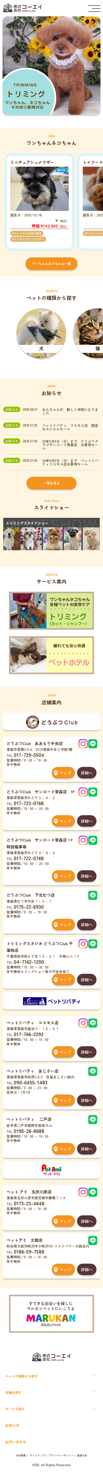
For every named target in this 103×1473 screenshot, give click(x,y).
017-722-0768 (29, 803)
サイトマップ (37, 1455)
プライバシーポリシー (61, 1455)
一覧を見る (52, 483)
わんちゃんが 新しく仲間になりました (70, 411)
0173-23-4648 (29, 1203)
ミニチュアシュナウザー (29, 239)
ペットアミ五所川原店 (28, 233)
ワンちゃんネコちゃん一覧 (51, 263)
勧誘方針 (82, 1455)
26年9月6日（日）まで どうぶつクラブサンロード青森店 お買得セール (70, 445)
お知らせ (12, 1425)
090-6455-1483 (31, 1082)
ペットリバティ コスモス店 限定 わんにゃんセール (71, 427)
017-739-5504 (29, 754)
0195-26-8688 (29, 1130)
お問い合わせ (15, 1441)
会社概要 (21, 1455)
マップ (65, 773)
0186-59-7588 (29, 1251)
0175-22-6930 (29, 906)
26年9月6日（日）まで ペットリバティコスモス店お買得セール (70, 462)
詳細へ (87, 773)
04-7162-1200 (29, 961)
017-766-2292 (29, 1034)
